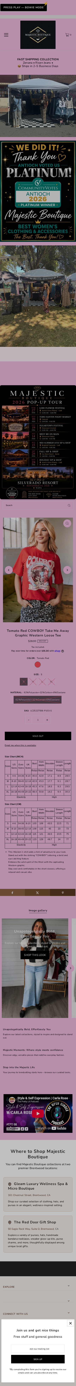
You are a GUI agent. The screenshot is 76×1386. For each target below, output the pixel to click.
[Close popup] (70, 1323)
